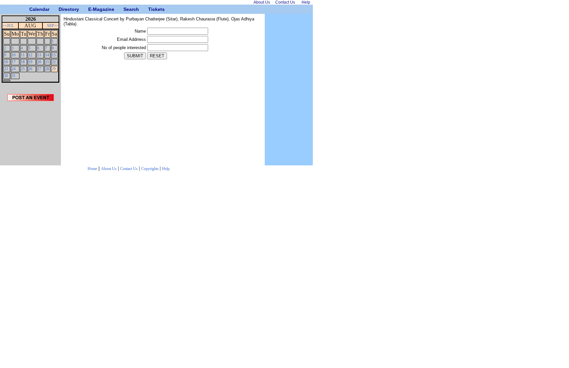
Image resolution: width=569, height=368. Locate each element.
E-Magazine (90, 9)
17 (13, 62)
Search (125, 9)
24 (13, 69)
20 (39, 62)
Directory (61, 9)
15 (54, 55)
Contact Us (129, 168)
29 (54, 69)
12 (30, 55)
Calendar (31, 9)
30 (6, 75)
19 (30, 62)
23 (6, 69)
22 (54, 62)
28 (47, 69)
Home (92, 168)
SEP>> (53, 25)
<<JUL (8, 25)
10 (13, 55)
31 (13, 75)
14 (47, 55)
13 (39, 55)
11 (23, 55)
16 (6, 62)
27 (39, 69)
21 (47, 62)
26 (30, 69)
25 (23, 69)
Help (166, 168)
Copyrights (150, 168)
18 (23, 62)
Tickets (150, 9)
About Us (109, 168)
